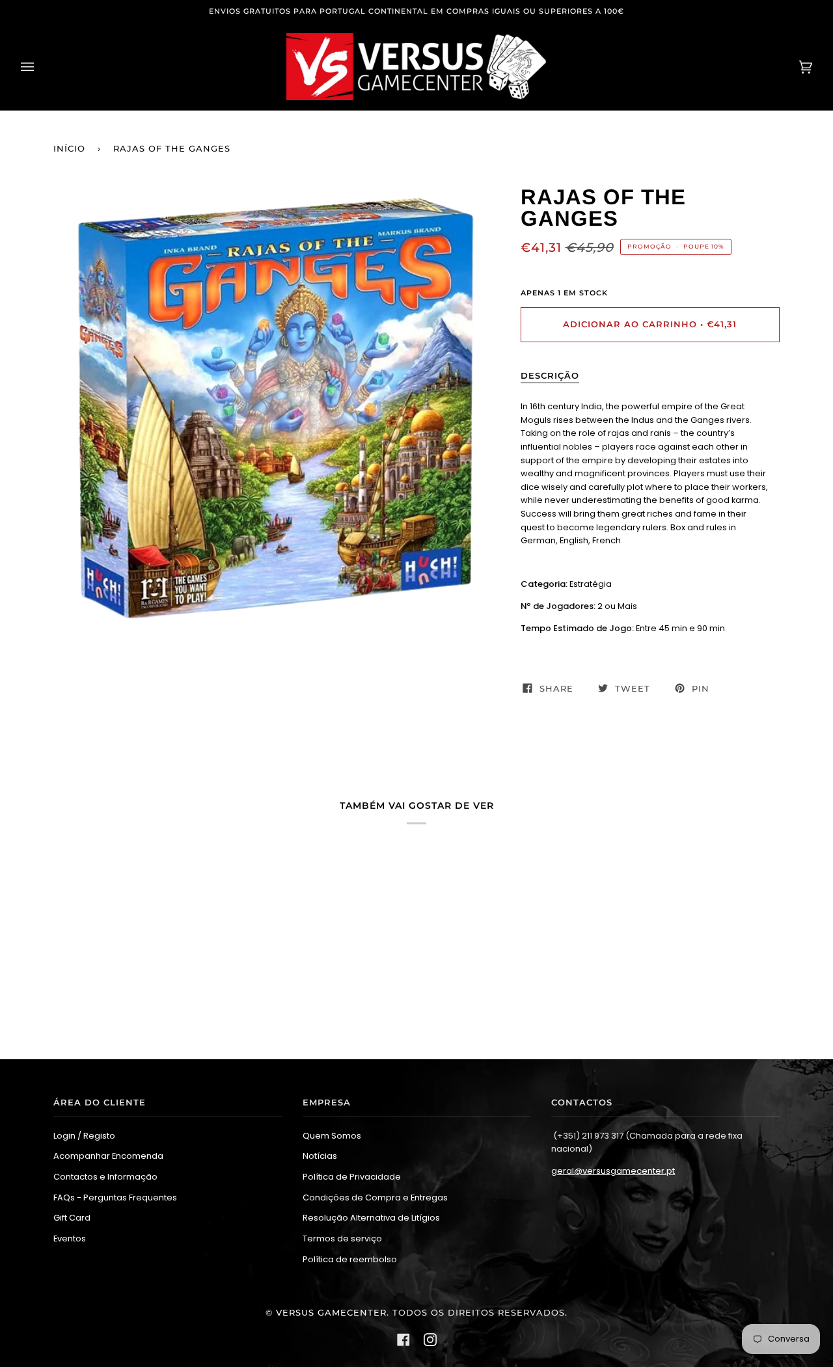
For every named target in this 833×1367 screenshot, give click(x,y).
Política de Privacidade (352, 1177)
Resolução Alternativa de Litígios (371, 1217)
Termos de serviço (342, 1238)
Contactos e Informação (105, 1177)
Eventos (69, 1238)
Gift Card (71, 1217)
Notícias (320, 1156)
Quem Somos (332, 1136)
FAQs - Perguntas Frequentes (115, 1197)
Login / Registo (84, 1136)
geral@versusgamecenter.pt (613, 1171)
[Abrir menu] (40, 66)
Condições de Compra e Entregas (375, 1197)
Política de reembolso (350, 1259)
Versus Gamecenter (331, 1313)
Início (69, 149)
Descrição (550, 376)
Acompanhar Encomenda (108, 1156)
